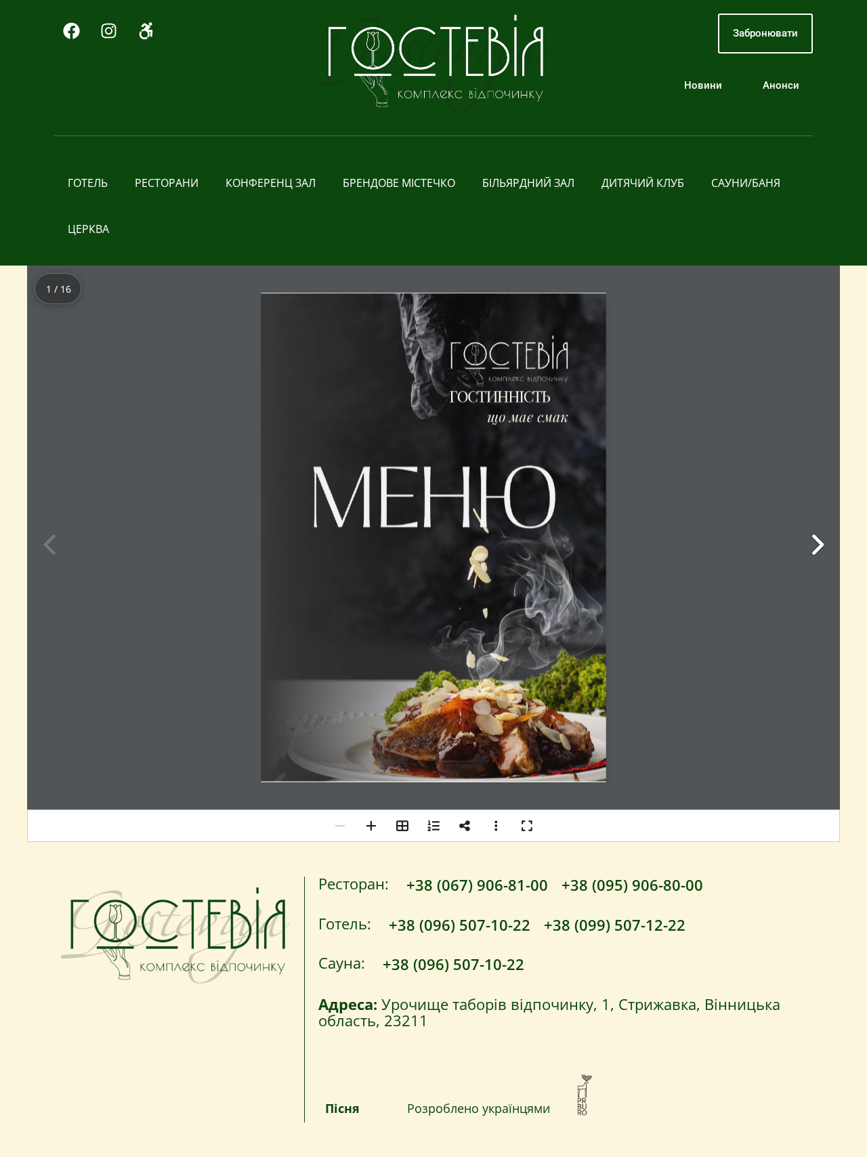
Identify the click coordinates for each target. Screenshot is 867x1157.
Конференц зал (271, 182)
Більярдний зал (528, 182)
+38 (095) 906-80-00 (632, 885)
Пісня (342, 1108)
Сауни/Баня (745, 182)
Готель (88, 182)
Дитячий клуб (642, 182)
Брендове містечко (399, 182)
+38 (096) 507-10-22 (459, 924)
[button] (817, 544)
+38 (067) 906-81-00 (477, 885)
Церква (88, 229)
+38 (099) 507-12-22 (614, 924)
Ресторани (166, 182)
